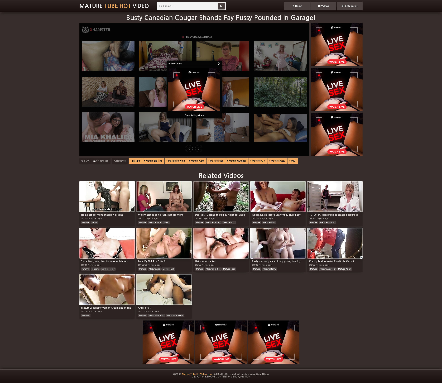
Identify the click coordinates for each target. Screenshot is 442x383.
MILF (293, 161)
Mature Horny (108, 269)
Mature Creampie (175, 315)
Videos (324, 6)
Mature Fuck (216, 161)
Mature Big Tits (153, 161)
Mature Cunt (197, 161)
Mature (136, 161)
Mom (94, 222)
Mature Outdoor (237, 161)
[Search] (221, 6)
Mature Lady (269, 222)
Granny (85, 269)
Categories (351, 6)
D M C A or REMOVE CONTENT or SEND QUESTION (221, 376)
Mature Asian (344, 269)
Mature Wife (155, 222)
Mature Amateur (327, 269)
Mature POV (258, 161)
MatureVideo (114, 6)
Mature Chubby (213, 222)
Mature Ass (154, 269)
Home (298, 6)
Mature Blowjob (176, 161)
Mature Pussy (277, 161)
